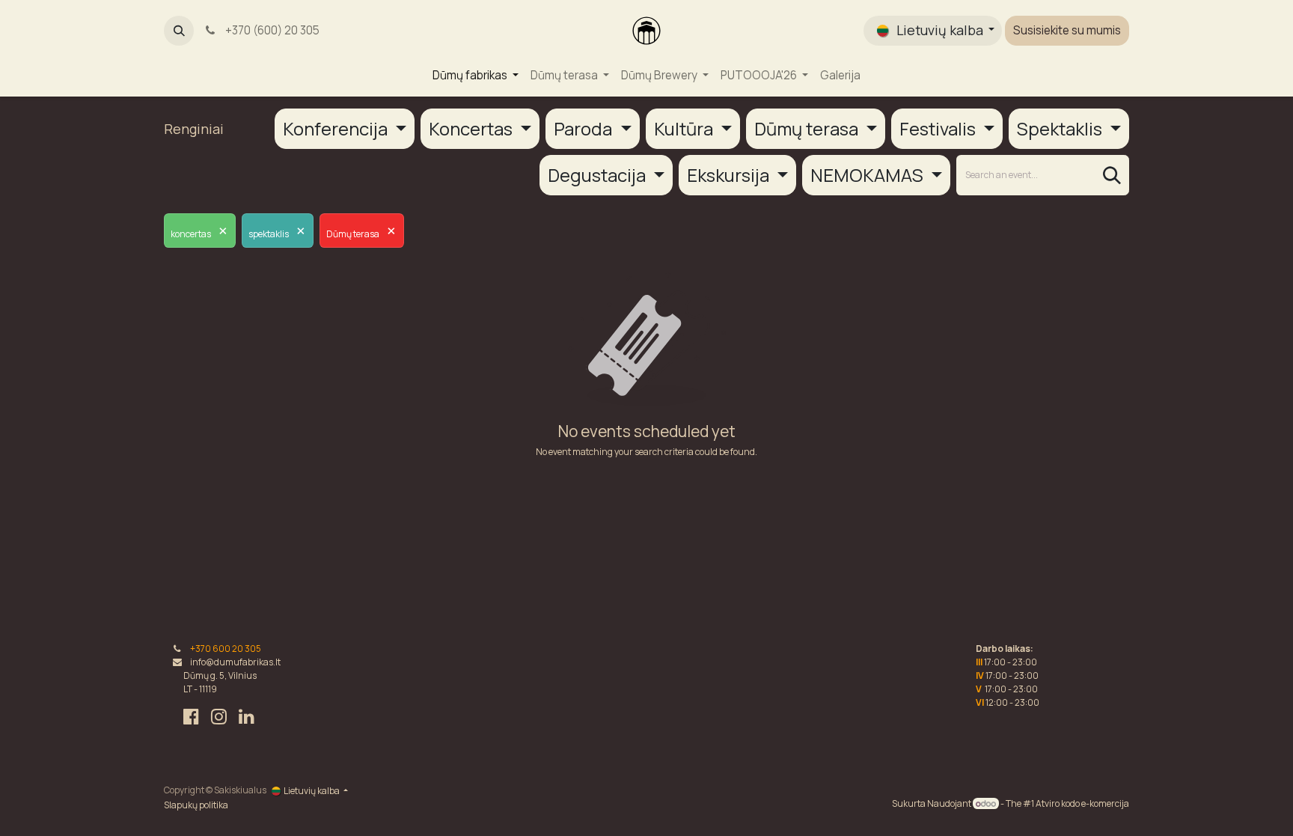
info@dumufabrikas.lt (235, 662)
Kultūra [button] (685, 128)
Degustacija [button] (598, 174)
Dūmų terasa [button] (808, 128)
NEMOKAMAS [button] (868, 174)
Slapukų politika (196, 805)
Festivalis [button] (939, 128)
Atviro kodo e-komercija (1082, 803)
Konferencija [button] (337, 128)
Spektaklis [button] (1061, 128)
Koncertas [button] (472, 128)
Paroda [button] (585, 128)
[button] (179, 31)
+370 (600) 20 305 (270, 30)
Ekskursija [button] (730, 174)
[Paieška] (1112, 175)
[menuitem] (476, 76)
